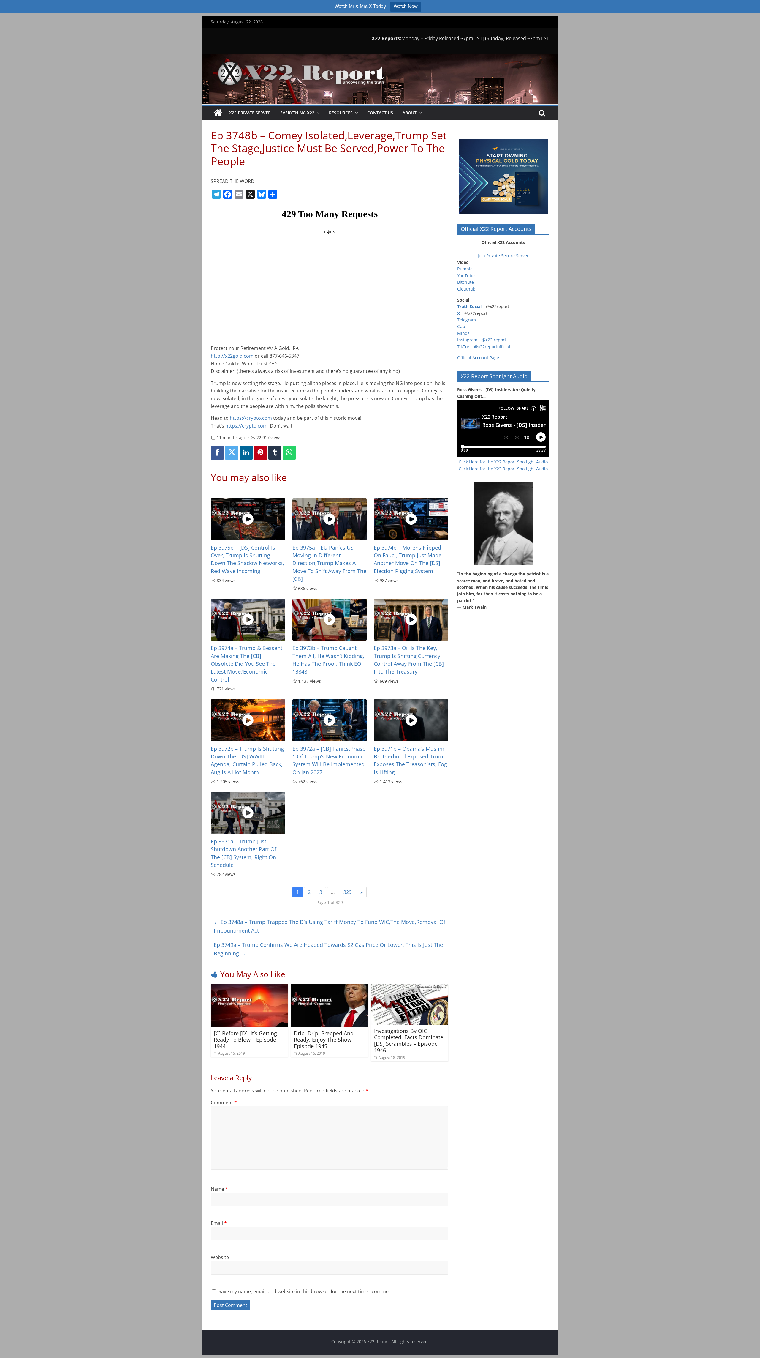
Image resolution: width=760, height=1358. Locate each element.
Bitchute (465, 282)
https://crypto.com (251, 418)
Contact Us (380, 113)
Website (220, 1257)
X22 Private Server (250, 113)
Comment (224, 1102)
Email (219, 1223)
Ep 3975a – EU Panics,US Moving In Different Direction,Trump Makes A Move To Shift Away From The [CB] (329, 563)
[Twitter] (231, 453)
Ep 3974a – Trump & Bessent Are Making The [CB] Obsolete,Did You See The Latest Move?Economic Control (246, 663)
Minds (463, 333)
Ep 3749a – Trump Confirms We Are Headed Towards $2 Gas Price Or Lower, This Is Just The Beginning (328, 949)
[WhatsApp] (289, 453)
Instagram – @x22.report (481, 340)
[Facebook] (217, 453)
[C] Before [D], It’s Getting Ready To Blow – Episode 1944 (245, 1040)
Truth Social (469, 306)
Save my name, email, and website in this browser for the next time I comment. (306, 1291)
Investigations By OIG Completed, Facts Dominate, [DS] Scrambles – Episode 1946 (409, 1040)
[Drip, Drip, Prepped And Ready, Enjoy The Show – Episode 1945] (329, 988)
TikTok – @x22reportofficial (483, 346)
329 (347, 892)
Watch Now (406, 6)
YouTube (466, 275)
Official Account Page (478, 357)
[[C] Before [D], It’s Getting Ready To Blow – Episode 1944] (249, 988)
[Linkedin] (246, 453)
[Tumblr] (274, 453)
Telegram (466, 320)
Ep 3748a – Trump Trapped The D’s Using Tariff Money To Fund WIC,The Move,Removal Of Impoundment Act (329, 926)
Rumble (465, 269)
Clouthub (466, 289)
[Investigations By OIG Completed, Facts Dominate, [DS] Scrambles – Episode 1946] (409, 988)
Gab (461, 326)
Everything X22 (297, 113)
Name (219, 1189)
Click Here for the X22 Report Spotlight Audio (503, 462)
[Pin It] (260, 453)
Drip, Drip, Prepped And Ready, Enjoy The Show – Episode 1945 (325, 1040)
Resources (341, 113)
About (410, 113)
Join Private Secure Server (503, 255)
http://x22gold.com (232, 356)
